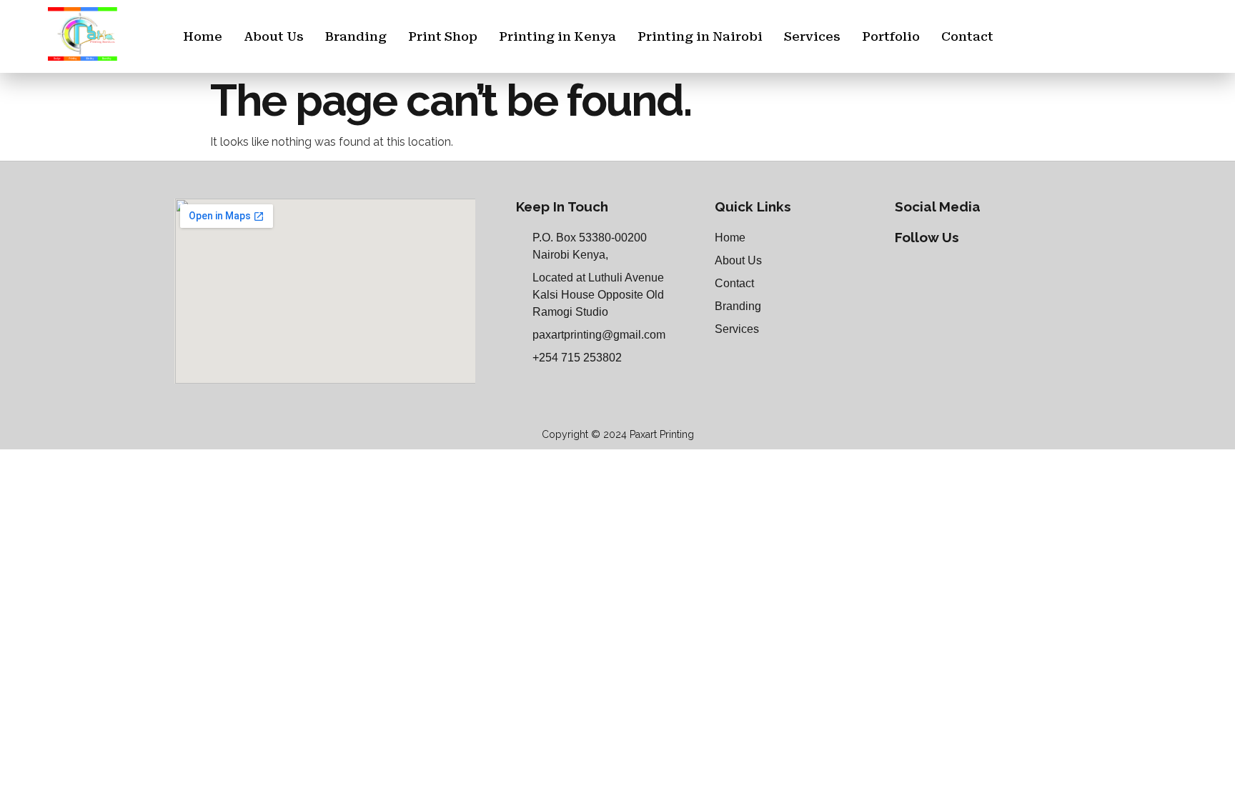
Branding (356, 36)
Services (812, 36)
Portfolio (891, 36)
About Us (274, 36)
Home (202, 36)
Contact (967, 36)
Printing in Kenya (557, 36)
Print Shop (442, 36)
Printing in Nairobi (700, 36)
